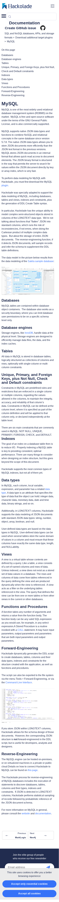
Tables (5, 63)
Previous (15, 835)
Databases (7, 55)
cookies (26, 872)
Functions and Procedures (16, 87)
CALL (21, 630)
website (26, 813)
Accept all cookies (29, 893)
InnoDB (29, 333)
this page (33, 770)
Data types (7, 79)
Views (5, 83)
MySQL (11, 41)
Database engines (11, 59)
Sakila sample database (41, 261)
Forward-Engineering (13, 91)
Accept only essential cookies (29, 884)
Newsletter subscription (51, 867)
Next (38, 835)
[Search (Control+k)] (32, 16)
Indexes (6, 75)
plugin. (5, 185)
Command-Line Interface (18, 682)
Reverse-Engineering (13, 95)
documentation (43, 813)
